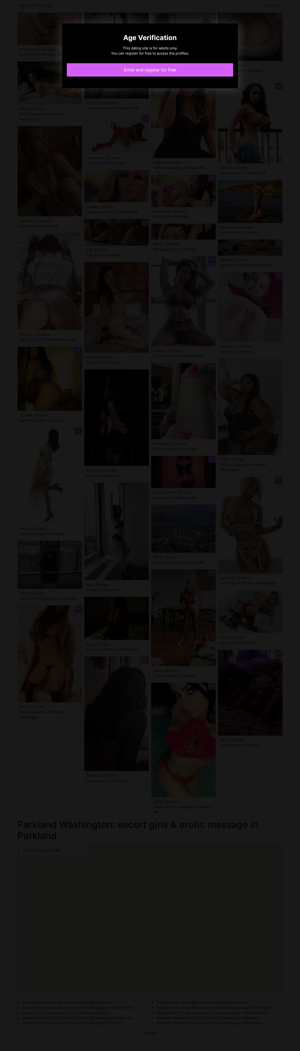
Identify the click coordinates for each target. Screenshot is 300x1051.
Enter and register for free (150, 69)
